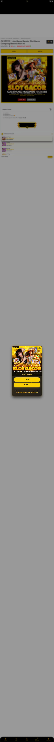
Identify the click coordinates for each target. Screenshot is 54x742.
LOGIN (27, 379)
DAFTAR (27, 384)
